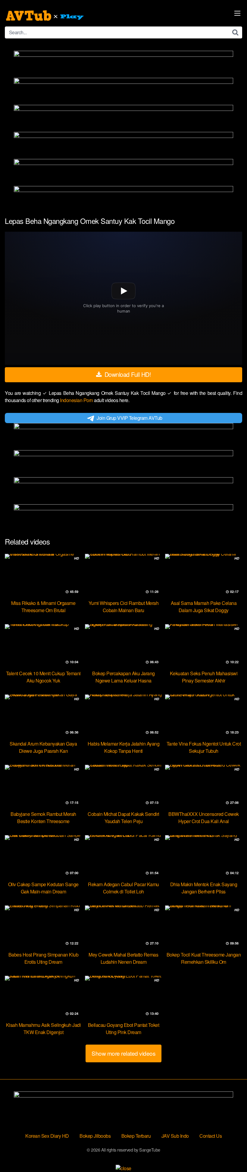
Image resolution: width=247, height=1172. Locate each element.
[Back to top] (230, 1153)
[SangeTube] (45, 16)
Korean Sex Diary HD (47, 1135)
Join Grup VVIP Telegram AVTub (129, 417)
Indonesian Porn (77, 400)
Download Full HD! (127, 374)
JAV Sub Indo (175, 1135)
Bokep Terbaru (136, 1135)
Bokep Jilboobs (95, 1135)
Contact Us (210, 1135)
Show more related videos (123, 1053)
